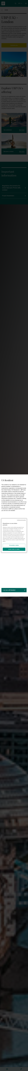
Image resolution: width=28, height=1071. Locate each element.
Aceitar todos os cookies (14, 549)
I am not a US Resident (9, 590)
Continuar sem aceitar (21, 520)
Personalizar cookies (14, 545)
